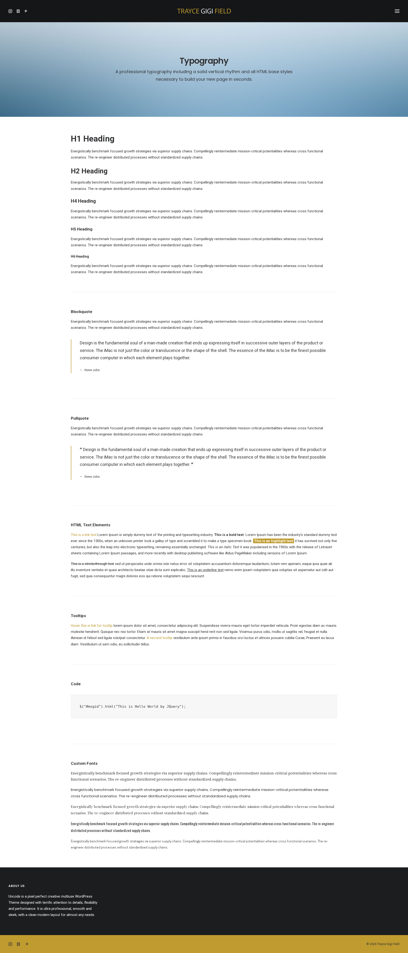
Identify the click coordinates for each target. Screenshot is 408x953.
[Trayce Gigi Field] (204, 11)
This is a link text (84, 535)
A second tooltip (159, 638)
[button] (11, 11)
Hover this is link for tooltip (92, 625)
